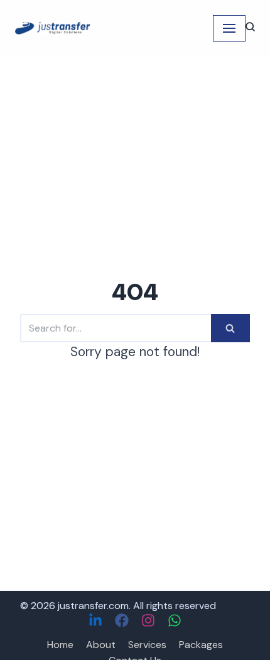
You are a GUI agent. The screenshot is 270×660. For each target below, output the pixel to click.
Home (60, 644)
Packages (201, 644)
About (101, 644)
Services (147, 644)
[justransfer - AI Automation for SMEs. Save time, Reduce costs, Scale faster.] (52, 28)
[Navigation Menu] (229, 28)
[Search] (230, 328)
